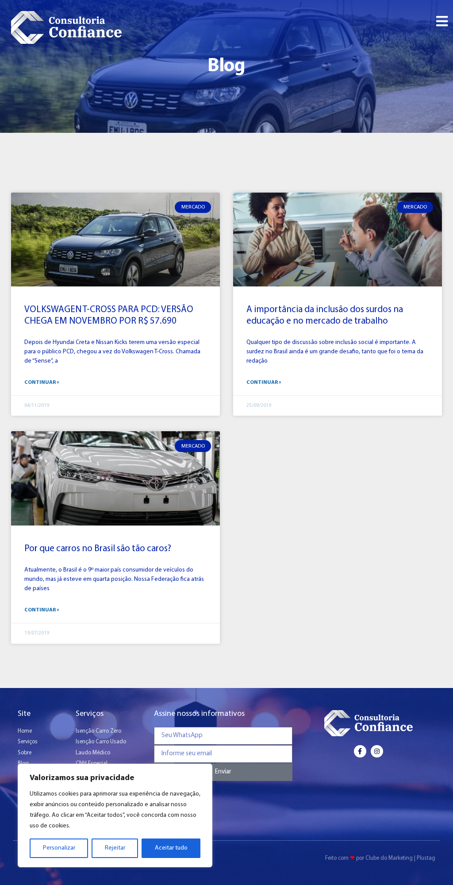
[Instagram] (377, 751)
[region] (115, 815)
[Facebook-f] (360, 751)
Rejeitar (115, 848)
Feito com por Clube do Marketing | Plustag (380, 858)
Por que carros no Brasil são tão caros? (97, 548)
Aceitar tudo (171, 848)
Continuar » (41, 382)
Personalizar (59, 848)
